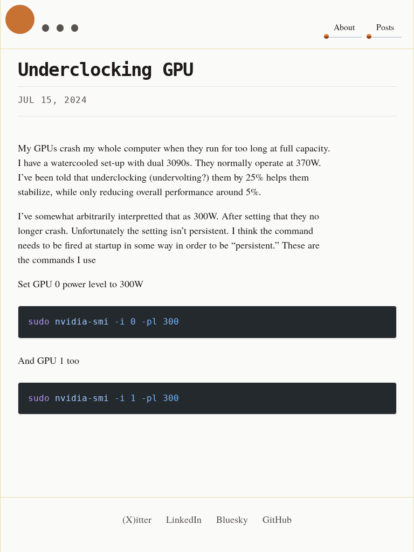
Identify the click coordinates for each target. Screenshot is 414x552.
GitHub (277, 519)
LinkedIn (184, 519)
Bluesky (232, 519)
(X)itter (136, 519)
